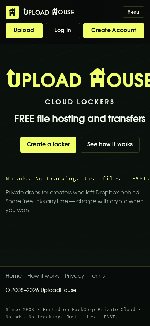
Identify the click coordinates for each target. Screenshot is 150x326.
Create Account (113, 31)
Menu (133, 12)
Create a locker (48, 145)
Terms (97, 276)
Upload (24, 31)
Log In (62, 31)
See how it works (110, 145)
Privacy (74, 276)
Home (14, 276)
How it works (43, 276)
